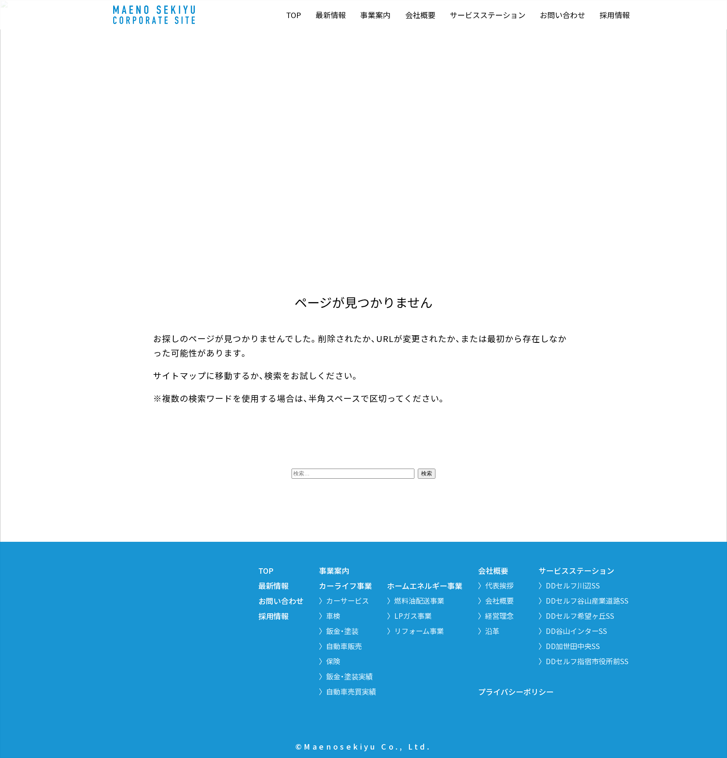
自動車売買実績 (351, 691)
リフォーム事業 (419, 630)
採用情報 (615, 15)
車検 (333, 615)
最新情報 (331, 15)
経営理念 (499, 615)
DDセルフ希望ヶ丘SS (580, 615)
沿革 (492, 630)
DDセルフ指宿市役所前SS (587, 661)
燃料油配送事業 (419, 600)
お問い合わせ (562, 15)
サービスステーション (487, 15)
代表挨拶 (499, 585)
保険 (333, 661)
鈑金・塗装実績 (349, 676)
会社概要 (420, 15)
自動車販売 (344, 646)
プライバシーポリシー (516, 691)
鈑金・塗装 (342, 630)
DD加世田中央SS (573, 646)
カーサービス (347, 600)
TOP (293, 15)
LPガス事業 (413, 615)
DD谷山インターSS (576, 630)
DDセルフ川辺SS (573, 585)
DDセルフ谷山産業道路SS (587, 600)
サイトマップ (179, 375)
